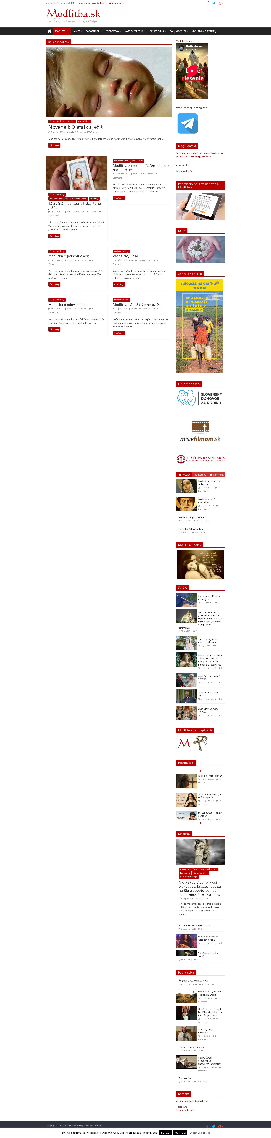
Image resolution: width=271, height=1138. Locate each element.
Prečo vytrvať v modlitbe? (205, 1031)
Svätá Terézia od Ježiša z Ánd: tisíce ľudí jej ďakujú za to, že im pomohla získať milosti (210, 660)
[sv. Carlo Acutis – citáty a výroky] (186, 794)
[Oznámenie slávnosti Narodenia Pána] (186, 935)
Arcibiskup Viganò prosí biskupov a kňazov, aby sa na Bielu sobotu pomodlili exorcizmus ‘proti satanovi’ (200, 888)
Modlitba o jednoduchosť (68, 256)
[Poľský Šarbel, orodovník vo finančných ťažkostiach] (187, 1056)
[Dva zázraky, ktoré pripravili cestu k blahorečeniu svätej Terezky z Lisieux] (186, 812)
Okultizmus (156, 31)
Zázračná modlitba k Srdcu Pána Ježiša (74, 205)
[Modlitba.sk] (49, 31)
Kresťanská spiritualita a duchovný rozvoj (68, 198)
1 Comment (201, 1050)
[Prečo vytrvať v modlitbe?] (187, 1028)
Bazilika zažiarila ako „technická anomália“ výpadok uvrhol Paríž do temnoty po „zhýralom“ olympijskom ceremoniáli (201, 620)
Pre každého (83, 121)
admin (136, 173)
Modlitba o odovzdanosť (68, 304)
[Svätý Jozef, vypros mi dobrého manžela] (187, 990)
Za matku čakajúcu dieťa (191, 528)
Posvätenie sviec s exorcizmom (195, 925)
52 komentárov (201, 532)
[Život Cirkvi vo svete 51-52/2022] (186, 674)
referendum (137, 160)
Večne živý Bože (125, 256)
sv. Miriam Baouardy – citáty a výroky (116, 2)
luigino (201, 898)
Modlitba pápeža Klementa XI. (137, 304)
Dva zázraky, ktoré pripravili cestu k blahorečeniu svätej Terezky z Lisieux (208, 817)
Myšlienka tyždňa (202, 31)
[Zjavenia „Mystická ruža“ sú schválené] (186, 637)
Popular (186, 474)
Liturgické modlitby (188, 869)
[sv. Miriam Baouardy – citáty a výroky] (186, 775)
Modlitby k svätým (209, 869)
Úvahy (76, 31)
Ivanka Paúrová (75, 132)
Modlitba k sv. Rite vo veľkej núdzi (209, 482)
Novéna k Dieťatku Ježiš (75, 127)
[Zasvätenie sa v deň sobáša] (186, 951)
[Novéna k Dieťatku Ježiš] (109, 49)
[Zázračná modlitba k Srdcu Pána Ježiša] (76, 158)
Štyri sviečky (185, 1078)
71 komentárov (202, 521)
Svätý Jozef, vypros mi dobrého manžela (209, 993)
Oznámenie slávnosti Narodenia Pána (208, 938)
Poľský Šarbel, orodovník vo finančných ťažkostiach (209, 1060)
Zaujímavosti (178, 31)
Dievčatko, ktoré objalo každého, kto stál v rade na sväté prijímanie (210, 1012)
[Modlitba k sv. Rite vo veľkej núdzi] (187, 478)
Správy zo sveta (200, 873)
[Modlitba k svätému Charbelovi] (187, 496)
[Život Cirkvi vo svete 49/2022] (186, 707)
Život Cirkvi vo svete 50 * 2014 (194, 980)
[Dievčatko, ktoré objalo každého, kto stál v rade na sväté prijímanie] (187, 1007)
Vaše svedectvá (134, 31)
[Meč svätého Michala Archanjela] (186, 594)
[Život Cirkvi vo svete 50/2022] (186, 691)
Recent (202, 474)
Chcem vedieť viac (200, 1132)
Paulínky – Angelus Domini (192, 517)
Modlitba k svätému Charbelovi (208, 501)
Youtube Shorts (184, 40)
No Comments (208, 984)
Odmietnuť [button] (180, 1132)
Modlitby (60, 31)
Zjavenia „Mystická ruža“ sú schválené (207, 641)
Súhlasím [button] (165, 1132)
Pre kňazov (185, 873)
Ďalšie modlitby (57, 121)
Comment (218, 474)
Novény (71, 121)
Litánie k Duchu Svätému (191, 1046)
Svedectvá (112, 31)
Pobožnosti (93, 31)
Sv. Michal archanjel (188, 876)
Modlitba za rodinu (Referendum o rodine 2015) (141, 167)
